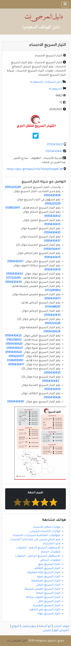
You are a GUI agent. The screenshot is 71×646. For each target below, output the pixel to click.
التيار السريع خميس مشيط (42, 589)
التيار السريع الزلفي (48, 585)
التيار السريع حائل (49, 601)
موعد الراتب (61, 626)
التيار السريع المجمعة (45, 580)
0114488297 (52, 307)
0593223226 (52, 323)
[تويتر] (36, 137)
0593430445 (50, 381)
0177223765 (13, 278)
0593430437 (55, 144)
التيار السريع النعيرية (46, 605)
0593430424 (52, 331)
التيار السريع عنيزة (48, 576)
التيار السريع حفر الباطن (44, 609)
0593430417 (15, 261)
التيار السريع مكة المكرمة (43, 572)
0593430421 (15, 348)
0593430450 (15, 401)
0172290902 (52, 290)
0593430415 (52, 257)
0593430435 (52, 232)
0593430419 (52, 269)
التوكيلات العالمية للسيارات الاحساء (36, 535)
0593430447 (54, 151)
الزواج (15, 626)
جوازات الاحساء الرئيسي (44, 531)
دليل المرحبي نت (17, 640)
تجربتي (47, 630)
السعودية (55, 89)
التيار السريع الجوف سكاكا (43, 597)
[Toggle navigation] (65, 4)
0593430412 (52, 216)
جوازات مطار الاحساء (46, 527)
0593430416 (52, 389)
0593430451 (52, 298)
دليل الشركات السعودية (46, 82)
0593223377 (16, 356)
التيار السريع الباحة (48, 593)
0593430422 (13, 352)
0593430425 (52, 373)
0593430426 (52, 397)
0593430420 (14, 344)
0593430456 (52, 195)
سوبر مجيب (29, 626)
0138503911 (12, 208)
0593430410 (52, 315)
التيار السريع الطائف (47, 568)
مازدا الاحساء (51, 543)
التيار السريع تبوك (48, 613)
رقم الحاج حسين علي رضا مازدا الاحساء (35, 539)
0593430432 (14, 274)
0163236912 (14, 340)
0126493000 (15, 360)
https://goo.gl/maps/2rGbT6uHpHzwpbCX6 (35, 169)
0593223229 (13, 187)
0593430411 (16, 364)
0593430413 (52, 224)
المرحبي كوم (61, 630)
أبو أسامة (45, 626)
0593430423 (13, 335)
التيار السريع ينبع (49, 564)
